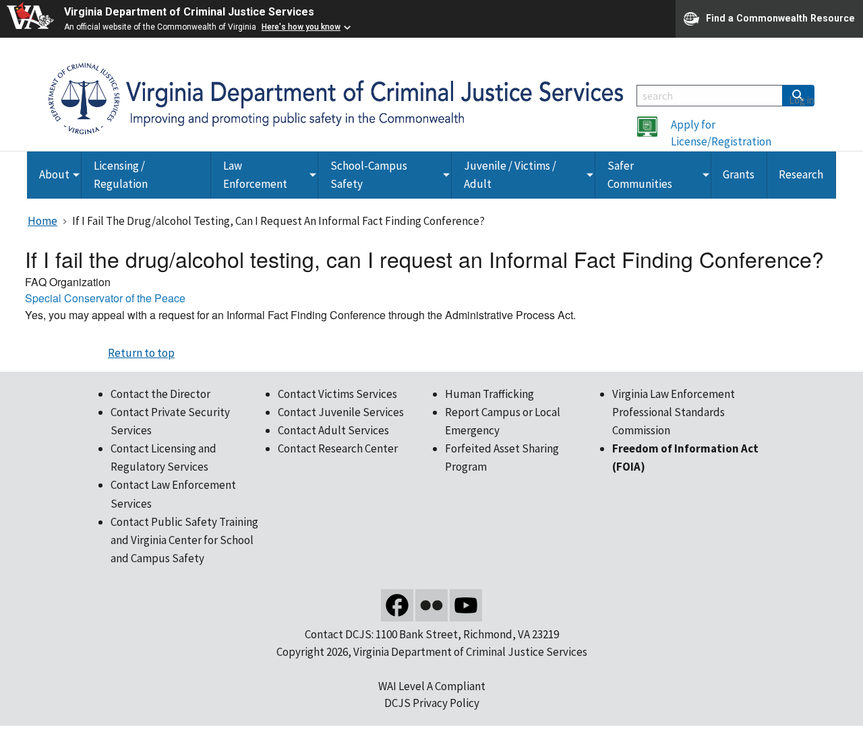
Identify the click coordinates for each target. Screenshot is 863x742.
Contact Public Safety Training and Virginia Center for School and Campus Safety (184, 540)
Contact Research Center (338, 448)
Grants (738, 174)
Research (801, 174)
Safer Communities (639, 174)
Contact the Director (160, 393)
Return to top (141, 352)
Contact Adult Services (333, 430)
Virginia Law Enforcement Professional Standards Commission (673, 412)
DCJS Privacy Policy (431, 703)
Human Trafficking (489, 393)
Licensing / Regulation (121, 174)
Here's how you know (301, 27)
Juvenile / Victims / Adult (510, 174)
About (54, 174)
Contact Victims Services (337, 393)
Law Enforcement (255, 174)
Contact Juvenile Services (341, 412)
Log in (801, 100)
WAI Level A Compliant (431, 686)
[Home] (336, 97)
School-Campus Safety (368, 174)
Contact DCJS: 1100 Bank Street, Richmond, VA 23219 (432, 634)
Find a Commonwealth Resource (780, 17)
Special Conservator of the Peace (105, 298)
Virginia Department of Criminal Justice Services (189, 11)
